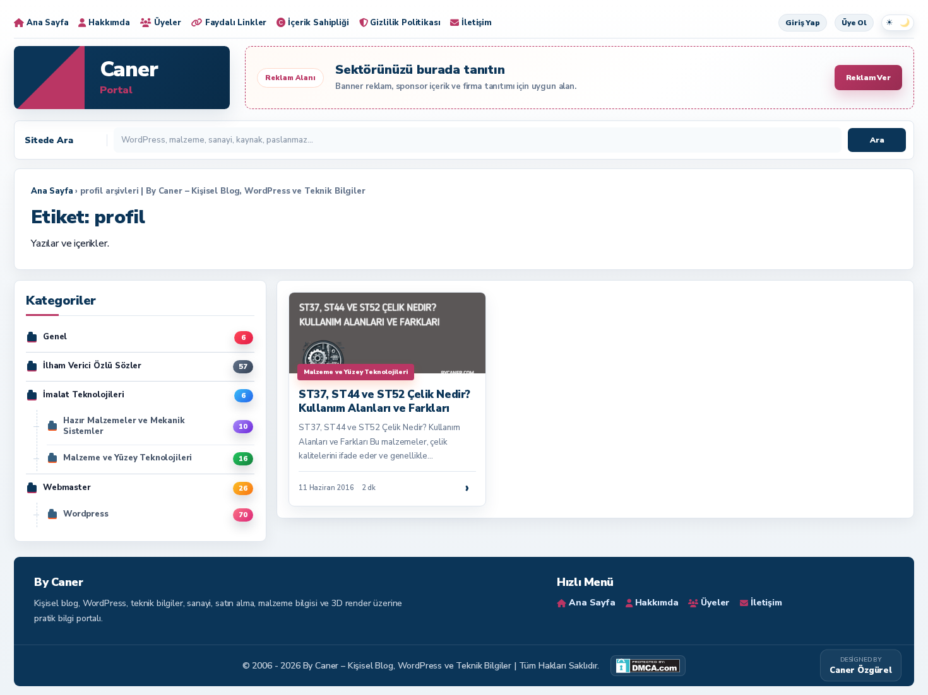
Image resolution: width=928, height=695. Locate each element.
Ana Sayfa (52, 191)
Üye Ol (854, 23)
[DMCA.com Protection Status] (648, 665)
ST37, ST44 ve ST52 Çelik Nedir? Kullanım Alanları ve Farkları (384, 401)
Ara (877, 140)
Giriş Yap (802, 23)
